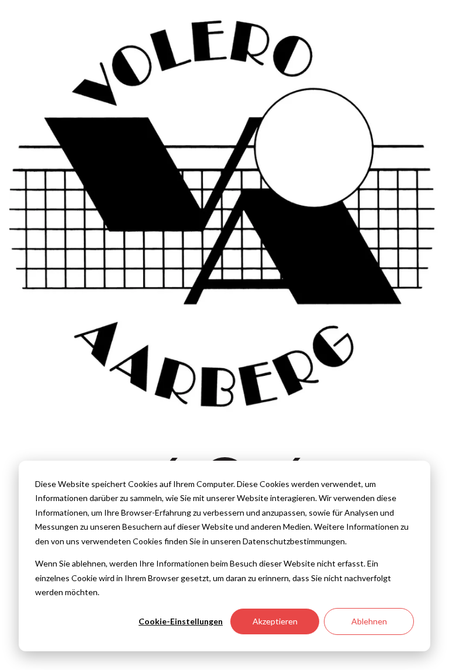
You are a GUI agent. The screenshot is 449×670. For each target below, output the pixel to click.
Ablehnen (369, 621)
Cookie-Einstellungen (181, 621)
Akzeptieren (275, 621)
